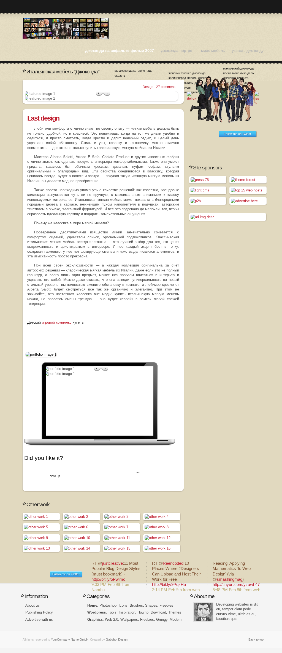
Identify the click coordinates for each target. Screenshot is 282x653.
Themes (174, 612)
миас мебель (213, 50)
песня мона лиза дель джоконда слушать (238, 75)
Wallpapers (129, 619)
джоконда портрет (177, 50)
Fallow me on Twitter (237, 133)
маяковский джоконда (238, 68)
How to (142, 612)
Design (148, 87)
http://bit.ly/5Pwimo (108, 579)
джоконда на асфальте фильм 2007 (119, 50)
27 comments (166, 87)
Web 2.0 (111, 619)
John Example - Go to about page (203, 612)
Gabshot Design (117, 639)
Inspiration (127, 612)
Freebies (166, 605)
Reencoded (173, 563)
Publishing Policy (39, 612)
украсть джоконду (248, 50)
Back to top (256, 639)
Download (158, 612)
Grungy (161, 619)
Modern (175, 619)
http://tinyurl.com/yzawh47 (236, 584)
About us (32, 605)
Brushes (136, 605)
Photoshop (107, 605)
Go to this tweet (116, 574)
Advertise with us (39, 619)
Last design (43, 118)
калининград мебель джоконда (190, 77)
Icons (123, 605)
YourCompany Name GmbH (69, 639)
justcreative (112, 563)
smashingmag (229, 579)
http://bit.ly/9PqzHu (169, 584)
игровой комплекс (57, 322)
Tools (112, 612)
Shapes (151, 605)
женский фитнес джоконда (187, 73)
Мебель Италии (66, 28)
